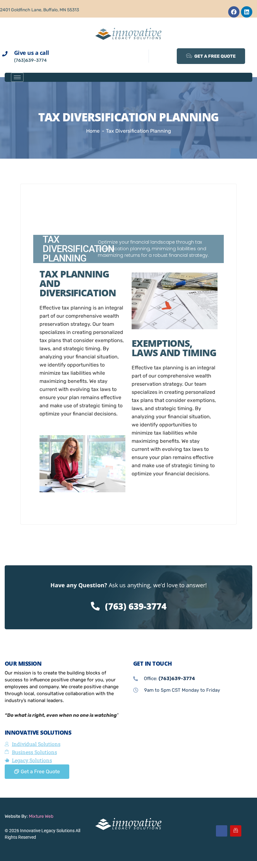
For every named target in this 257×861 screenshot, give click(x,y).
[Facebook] (233, 12)
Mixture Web (41, 816)
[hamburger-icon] (17, 77)
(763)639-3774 (30, 60)
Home (93, 131)
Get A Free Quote (214, 56)
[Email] (235, 831)
